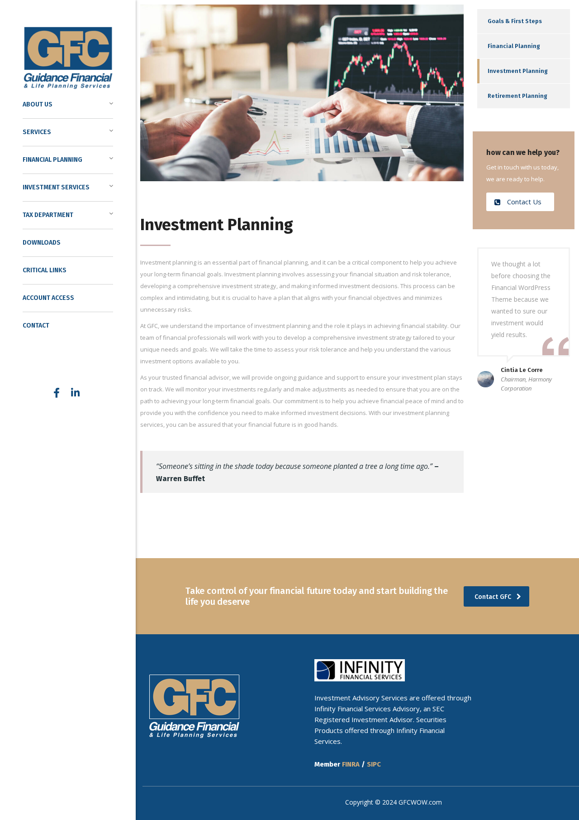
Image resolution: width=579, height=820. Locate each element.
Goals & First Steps (515, 21)
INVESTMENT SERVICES (56, 187)
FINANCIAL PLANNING (52, 160)
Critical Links (44, 270)
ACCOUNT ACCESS (48, 298)
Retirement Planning (517, 95)
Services (37, 132)
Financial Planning (514, 46)
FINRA (351, 764)
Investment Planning (518, 71)
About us (37, 104)
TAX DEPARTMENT (48, 215)
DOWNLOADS (42, 242)
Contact (36, 325)
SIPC (374, 764)
